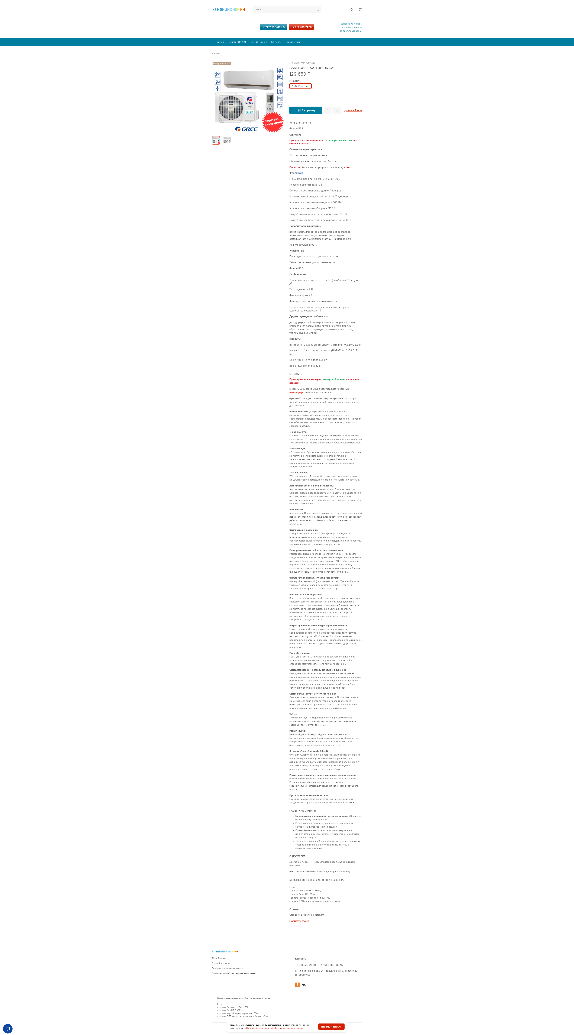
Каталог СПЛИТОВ (237, 42)
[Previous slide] (216, 97)
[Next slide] (279, 97)
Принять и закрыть (331, 1026)
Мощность (295, 80)
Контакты (276, 42)
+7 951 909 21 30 (301, 27)
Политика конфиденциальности (227, 968)
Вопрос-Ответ (293, 42)
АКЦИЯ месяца (259, 42)
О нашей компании (221, 963)
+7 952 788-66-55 (273, 27)
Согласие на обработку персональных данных (234, 973)
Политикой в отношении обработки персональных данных (274, 1028)
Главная (220, 42)
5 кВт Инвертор (300, 86)
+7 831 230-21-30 (305, 965)
